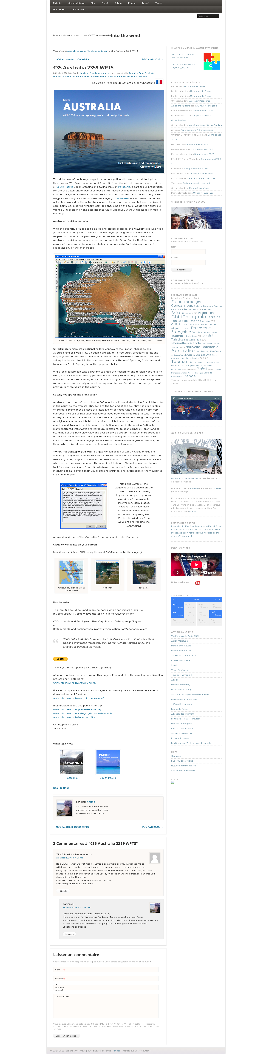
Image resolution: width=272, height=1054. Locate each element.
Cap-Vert (207, 309)
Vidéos (158, 3)
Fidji (198, 339)
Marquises (210, 332)
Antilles (184, 373)
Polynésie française (191, 330)
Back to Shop (61, 788)
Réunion (175, 366)
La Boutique (78, 9)
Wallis (192, 340)
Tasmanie (142, 76)
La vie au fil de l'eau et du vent (92, 51)
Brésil (176, 313)
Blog (93, 3)
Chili (176, 316)
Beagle (183, 321)
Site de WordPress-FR (183, 770)
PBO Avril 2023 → (152, 59)
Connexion (176, 756)
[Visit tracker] (172, 783)
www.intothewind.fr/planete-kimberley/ (77, 709)
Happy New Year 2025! (196, 168)
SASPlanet (122, 198)
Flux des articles (182, 761)
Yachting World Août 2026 (185, 636)
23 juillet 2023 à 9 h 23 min (70, 858)
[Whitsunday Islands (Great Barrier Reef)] (71, 572)
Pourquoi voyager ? (181, 738)
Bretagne (193, 302)
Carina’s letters (76, 3)
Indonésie (197, 362)
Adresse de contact (60, 984)
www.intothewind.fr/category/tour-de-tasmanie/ (83, 713)
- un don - (117, 1051)
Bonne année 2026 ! (203, 110)
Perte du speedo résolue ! (202, 178)
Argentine (206, 313)
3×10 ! (174, 665)
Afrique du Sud (192, 366)
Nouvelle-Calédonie (201, 347)
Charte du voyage (180, 660)
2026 (196, 599)
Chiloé (175, 324)
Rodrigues (207, 362)
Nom (60, 970)
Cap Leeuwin (204, 354)
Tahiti (175, 339)
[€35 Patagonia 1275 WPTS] (71, 774)
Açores (191, 373)
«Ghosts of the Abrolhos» (184, 478)
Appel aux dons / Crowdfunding (205, 125)
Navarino (194, 320)
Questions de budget (182, 689)
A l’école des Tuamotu (183, 714)
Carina (91, 801)
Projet (105, 3)
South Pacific (65, 186)
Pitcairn (185, 328)
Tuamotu (178, 336)
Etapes (132, 3)
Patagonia (124, 186)
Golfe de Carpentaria (72, 76)
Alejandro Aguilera (180, 106)
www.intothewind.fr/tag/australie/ (74, 717)
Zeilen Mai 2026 (179, 641)
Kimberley (132, 76)
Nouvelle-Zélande (186, 343)
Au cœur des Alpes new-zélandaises (190, 694)
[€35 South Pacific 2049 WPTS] (108, 774)
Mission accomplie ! (181, 723)
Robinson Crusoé (198, 324)
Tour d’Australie (179, 670)
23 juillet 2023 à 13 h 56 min (77, 908)
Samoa (184, 339)
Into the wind (125, 35)
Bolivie (184, 325)
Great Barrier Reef (117, 76)
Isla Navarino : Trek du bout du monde (191, 743)
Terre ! (145, 3)
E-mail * (175, 257)
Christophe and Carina (201, 173)
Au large (194, 488)
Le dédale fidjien (179, 709)
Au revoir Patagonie (199, 101)
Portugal (175, 309)
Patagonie (194, 316)
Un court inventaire (199, 188)
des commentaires (183, 766)
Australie (133, 73)
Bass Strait (144, 73)
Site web (59, 987)
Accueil (71, 51)
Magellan (206, 321)
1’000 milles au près (181, 704)
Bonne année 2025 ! (181, 650)
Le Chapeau (59, 9)
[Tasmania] (143, 572)
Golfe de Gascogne (203, 306)
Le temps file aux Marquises (186, 719)
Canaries (192, 309)
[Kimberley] (107, 572)
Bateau (118, 3)
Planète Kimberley (180, 685)
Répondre (63, 891)
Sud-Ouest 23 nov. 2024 (184, 655)
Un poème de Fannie (194, 86)
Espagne (218, 306)
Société (207, 336)
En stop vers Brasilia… (182, 728)
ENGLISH (57, 3)
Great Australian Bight (95, 76)
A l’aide (174, 680)
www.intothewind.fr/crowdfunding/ (74, 682)
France (178, 302)
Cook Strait (207, 344)
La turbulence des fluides (184, 699)
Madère (183, 309)
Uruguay (187, 313)
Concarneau (182, 306)
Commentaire (60, 996)
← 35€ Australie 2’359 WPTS (71, 59)
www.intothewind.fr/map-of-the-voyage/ (78, 698)
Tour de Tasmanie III (181, 675)
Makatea (191, 336)
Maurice (216, 362)
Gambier (198, 332)
